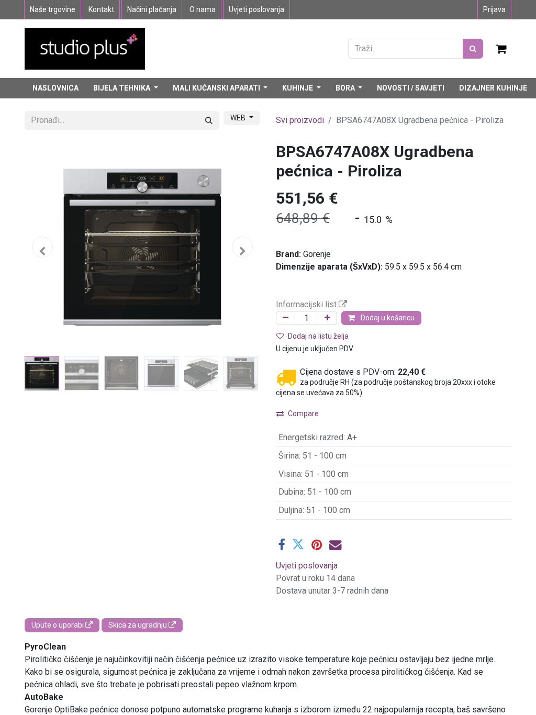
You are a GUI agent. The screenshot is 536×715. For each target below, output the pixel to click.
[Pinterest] (316, 545)
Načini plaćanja (151, 9)
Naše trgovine (52, 9)
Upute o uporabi (58, 625)
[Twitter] (298, 545)
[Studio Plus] (85, 48)
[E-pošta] (335, 545)
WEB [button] (238, 118)
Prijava (494, 9)
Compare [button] (303, 413)
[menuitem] (55, 88)
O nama (202, 9)
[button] (42, 247)
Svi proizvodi (300, 120)
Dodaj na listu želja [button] (318, 336)
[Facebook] (281, 545)
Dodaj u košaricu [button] (387, 318)
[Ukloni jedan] (285, 318)
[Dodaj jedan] (327, 318)
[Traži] (473, 49)
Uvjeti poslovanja (256, 9)
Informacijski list (307, 304)
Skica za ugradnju (138, 625)
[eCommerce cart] (501, 48)
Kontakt (101, 9)
